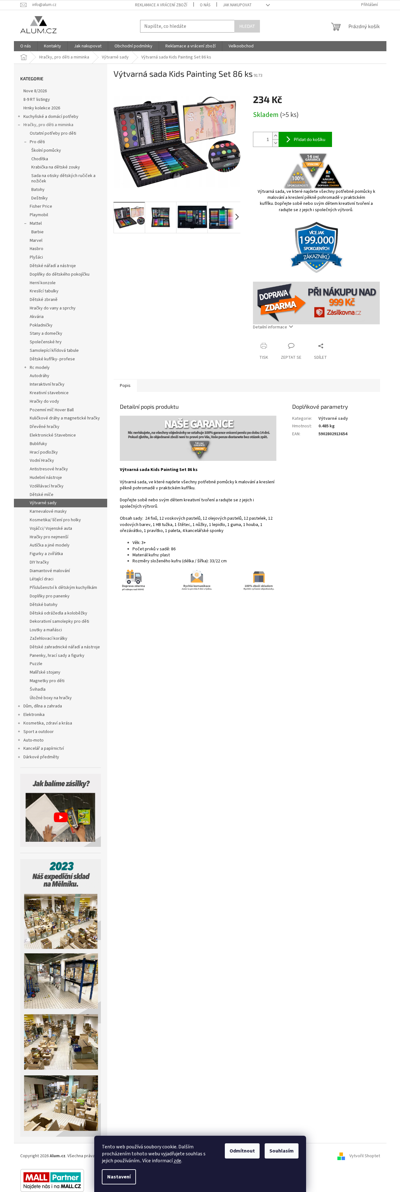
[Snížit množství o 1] (275, 143)
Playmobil (39, 215)
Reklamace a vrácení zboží (161, 5)
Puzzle (36, 664)
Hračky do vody (44, 401)
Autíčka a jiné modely (50, 545)
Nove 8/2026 (35, 91)
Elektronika (34, 715)
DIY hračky (39, 562)
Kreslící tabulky (44, 291)
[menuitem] (25, 46)
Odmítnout (242, 1150)
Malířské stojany (45, 672)
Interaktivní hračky (47, 384)
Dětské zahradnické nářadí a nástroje (65, 647)
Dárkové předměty (41, 757)
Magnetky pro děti (47, 681)
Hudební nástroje (46, 477)
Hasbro (36, 249)
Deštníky (39, 198)
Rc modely (40, 367)
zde (177, 1160)
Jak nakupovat (237, 5)
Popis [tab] (125, 385)
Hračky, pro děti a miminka (48, 125)
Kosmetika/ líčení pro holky (55, 520)
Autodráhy (39, 376)
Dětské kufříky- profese (52, 359)
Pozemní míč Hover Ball (52, 410)
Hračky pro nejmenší (49, 537)
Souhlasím (281, 1150)
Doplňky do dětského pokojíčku (59, 274)
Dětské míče (41, 495)
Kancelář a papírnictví (43, 748)
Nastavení (119, 1176)
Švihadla (38, 689)
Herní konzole (43, 283)
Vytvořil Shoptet (364, 1156)
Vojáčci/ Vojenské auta (51, 528)
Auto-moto (33, 740)
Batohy (38, 189)
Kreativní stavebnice (49, 393)
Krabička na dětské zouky (55, 167)
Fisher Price (41, 206)
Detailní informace (270, 327)
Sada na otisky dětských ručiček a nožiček (63, 178)
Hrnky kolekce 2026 (41, 108)
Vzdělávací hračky (47, 486)
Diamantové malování (50, 571)
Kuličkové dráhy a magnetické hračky (65, 418)
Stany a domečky (46, 333)
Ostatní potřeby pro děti (53, 133)
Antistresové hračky (49, 469)
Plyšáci (36, 257)
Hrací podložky (44, 452)
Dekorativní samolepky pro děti (59, 621)
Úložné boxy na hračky (51, 698)
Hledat (247, 26)
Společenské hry (46, 342)
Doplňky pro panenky (50, 596)
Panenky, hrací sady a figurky (57, 655)
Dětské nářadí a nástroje (53, 266)
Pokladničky (41, 325)
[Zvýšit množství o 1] (275, 135)
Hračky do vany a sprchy (53, 308)
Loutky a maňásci (46, 630)
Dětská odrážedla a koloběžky (58, 613)
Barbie (37, 232)
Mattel (36, 223)
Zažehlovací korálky (48, 638)
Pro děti (37, 142)
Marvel (36, 240)
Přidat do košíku (309, 139)
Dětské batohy (44, 605)
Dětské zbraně (44, 299)
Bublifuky (38, 444)
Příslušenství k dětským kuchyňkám (63, 587)
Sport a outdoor (38, 732)
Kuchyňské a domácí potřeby (50, 116)
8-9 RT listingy (36, 99)
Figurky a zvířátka (46, 554)
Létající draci (41, 579)
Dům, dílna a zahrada (42, 706)
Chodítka (39, 159)
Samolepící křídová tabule (54, 350)
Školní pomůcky (46, 150)
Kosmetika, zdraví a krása (47, 723)
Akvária (37, 317)
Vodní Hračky (42, 460)
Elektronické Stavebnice (53, 435)
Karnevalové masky (48, 511)
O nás (205, 5)
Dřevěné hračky (44, 427)
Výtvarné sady (43, 503)
